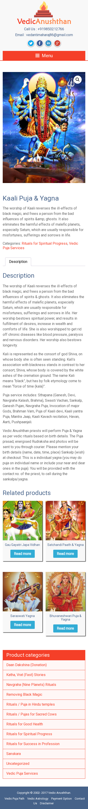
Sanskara (13, 754)
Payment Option (61, 798)
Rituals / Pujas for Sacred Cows (31, 714)
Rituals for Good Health (24, 724)
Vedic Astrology (37, 798)
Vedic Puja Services (22, 773)
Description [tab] (18, 261)
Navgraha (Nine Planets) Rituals (31, 685)
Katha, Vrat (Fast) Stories (26, 675)
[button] (78, 80)
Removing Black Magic (24, 694)
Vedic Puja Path (14, 798)
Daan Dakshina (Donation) (26, 665)
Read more (22, 554)
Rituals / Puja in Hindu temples (30, 704)
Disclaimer (47, 803)
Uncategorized (17, 763)
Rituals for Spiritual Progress (44, 243)
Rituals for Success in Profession (33, 744)
